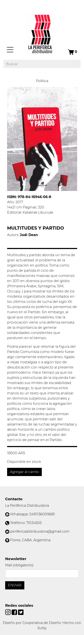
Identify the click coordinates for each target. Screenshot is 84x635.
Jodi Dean (29, 235)
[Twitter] (20, 612)
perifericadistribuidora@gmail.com (40, 531)
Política (42, 81)
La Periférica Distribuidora (27, 505)
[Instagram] (8, 612)
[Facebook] (15, 612)
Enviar (15, 585)
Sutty (41, 628)
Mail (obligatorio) (19, 565)
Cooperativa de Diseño (41, 623)
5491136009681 (42, 514)
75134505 (34, 523)
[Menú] (10, 49)
